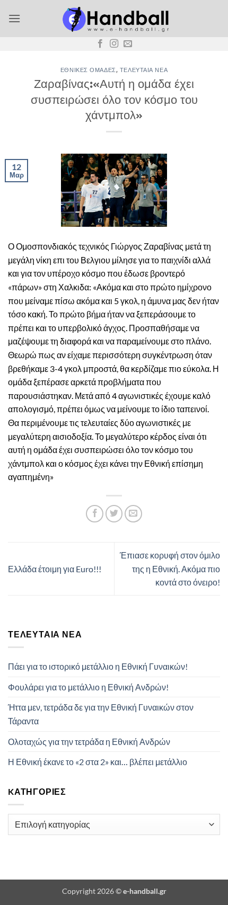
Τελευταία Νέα (144, 70)
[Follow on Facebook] (100, 44)
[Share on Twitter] (114, 513)
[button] (14, 18)
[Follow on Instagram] (114, 44)
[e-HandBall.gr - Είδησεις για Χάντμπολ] (114, 18)
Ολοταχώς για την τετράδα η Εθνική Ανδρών (89, 742)
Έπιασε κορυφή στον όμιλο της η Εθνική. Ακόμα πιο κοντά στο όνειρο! (170, 568)
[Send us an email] (128, 44)
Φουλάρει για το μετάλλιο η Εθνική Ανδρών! (88, 687)
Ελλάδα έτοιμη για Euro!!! (54, 569)
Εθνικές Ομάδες (88, 70)
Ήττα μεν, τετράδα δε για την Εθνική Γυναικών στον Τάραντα (101, 714)
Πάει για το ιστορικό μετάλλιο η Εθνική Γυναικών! (98, 666)
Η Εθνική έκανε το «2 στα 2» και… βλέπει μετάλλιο (97, 762)
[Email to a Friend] (133, 513)
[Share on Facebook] (94, 513)
